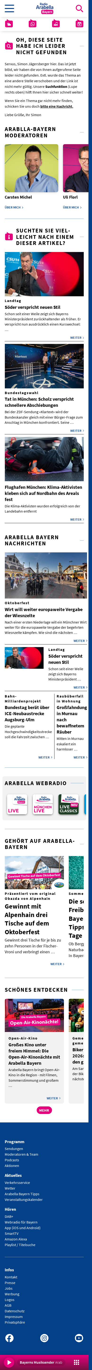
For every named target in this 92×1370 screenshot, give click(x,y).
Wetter (10, 1185)
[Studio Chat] (32, 24)
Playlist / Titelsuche (20, 1241)
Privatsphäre (15, 1319)
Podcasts (12, 1156)
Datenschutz (15, 1307)
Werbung (12, 1290)
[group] (16, 801)
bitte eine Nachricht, (56, 106)
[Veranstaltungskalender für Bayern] (79, 24)
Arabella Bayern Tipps (22, 1190)
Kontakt (11, 1273)
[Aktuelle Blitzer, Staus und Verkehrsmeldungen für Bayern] (56, 24)
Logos (9, 1296)
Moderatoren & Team (21, 1151)
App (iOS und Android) (23, 1224)
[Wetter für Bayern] (9, 24)
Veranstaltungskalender (24, 1196)
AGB (8, 1302)
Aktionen (12, 1162)
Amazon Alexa (16, 1235)
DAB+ (9, 1213)
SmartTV (11, 1230)
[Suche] (79, 8)
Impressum (14, 1313)
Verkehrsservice (17, 1179)
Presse (10, 1279)
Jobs (9, 1285)
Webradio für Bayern (21, 1218)
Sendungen (14, 1145)
